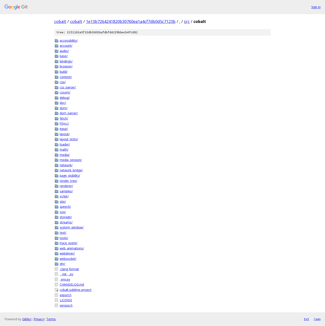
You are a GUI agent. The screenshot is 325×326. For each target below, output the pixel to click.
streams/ (66, 222)
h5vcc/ (64, 123)
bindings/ (66, 61)
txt (306, 319)
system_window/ (72, 227)
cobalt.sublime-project (76, 290)
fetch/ (64, 118)
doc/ (63, 103)
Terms (51, 319)
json (317, 319)
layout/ (65, 134)
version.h (66, 305)
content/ (66, 77)
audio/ (64, 51)
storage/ (66, 217)
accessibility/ (69, 40)
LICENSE (66, 300)
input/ (64, 129)
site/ (63, 201)
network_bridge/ (71, 170)
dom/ (63, 108)
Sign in (316, 7)
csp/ (63, 82)
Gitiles (26, 319)
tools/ (64, 238)
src (187, 21)
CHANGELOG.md (72, 284)
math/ (64, 149)
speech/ (65, 206)
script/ (64, 196)
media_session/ (71, 160)
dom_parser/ (69, 113)
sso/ (63, 212)
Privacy (39, 319)
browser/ (66, 66)
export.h (65, 295)
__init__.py (66, 274)
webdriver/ (67, 253)
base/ (64, 56)
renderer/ (66, 186)
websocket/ (68, 259)
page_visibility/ (70, 175)
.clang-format (69, 269)
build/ (63, 71)
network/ (66, 165)
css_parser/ (68, 87)
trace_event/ (68, 243)
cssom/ (65, 92)
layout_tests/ (69, 139)
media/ (65, 155)
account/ (66, 45)
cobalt (60, 21)
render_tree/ (68, 181)
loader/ (65, 144)
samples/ (66, 191)
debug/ (65, 98)
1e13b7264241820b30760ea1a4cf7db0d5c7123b (131, 21)
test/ (63, 232)
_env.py (65, 279)
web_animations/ (72, 248)
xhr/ (62, 264)
